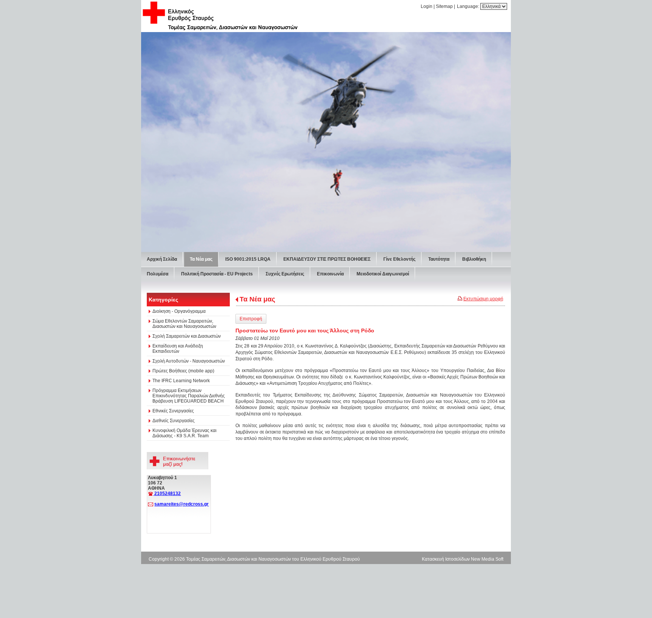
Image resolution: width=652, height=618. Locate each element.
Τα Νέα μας (257, 299)
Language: (468, 6)
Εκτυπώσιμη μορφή (483, 298)
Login (426, 6)
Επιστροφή (251, 318)
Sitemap (444, 6)
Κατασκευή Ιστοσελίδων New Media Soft (462, 559)
